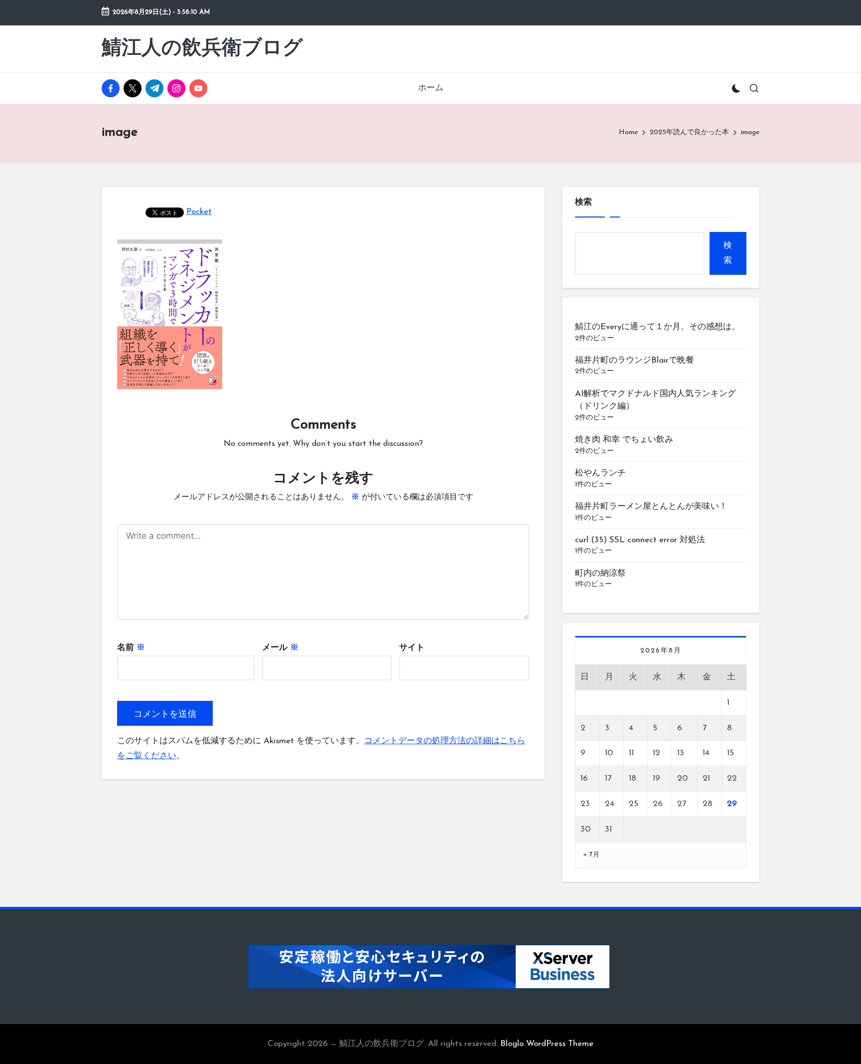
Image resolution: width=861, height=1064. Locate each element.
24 (609, 804)
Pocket (199, 212)
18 (632, 778)
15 (730, 753)
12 (656, 753)
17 (608, 778)
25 (633, 804)
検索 (583, 202)
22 (732, 778)
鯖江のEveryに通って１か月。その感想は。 (657, 327)
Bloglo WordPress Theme (546, 1044)
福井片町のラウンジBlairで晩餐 (634, 360)
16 (584, 778)
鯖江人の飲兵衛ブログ (202, 49)
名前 (131, 647)
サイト (412, 647)
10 (609, 753)
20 (682, 778)
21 (706, 778)
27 (681, 804)
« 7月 (591, 854)
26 (658, 804)
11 (631, 753)
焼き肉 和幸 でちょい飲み (624, 439)
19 (656, 778)
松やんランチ (600, 473)
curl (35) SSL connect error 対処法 (640, 540)
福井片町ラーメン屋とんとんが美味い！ (655, 506)
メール (280, 647)
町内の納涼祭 (600, 573)
